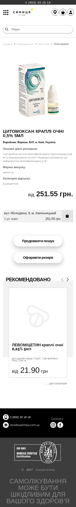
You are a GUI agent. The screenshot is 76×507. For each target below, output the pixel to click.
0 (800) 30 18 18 (38, 2)
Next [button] (67, 279)
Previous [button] (63, 279)
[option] (38, 336)
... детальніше (56, 383)
